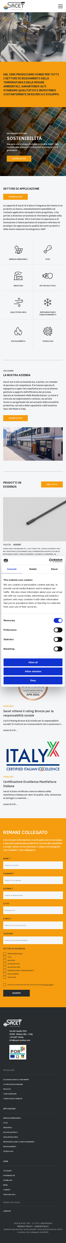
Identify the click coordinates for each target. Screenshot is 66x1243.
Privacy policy (48, 984)
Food (9, 957)
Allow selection (33, 671)
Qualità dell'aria (14, 967)
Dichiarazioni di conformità (16, 1080)
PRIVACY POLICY (25, 1226)
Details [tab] (33, 569)
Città (6, 903)
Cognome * (8, 873)
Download (7, 1180)
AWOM (45, 1232)
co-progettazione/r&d (13, 1084)
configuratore (10, 1094)
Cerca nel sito (9, 1195)
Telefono (8, 933)
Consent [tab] (11, 569)
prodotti (7, 1089)
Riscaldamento (13, 974)
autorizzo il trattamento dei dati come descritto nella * (31, 984)
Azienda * (8, 888)
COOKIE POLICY (41, 1226)
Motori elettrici (14, 964)
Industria (11, 960)
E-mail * (7, 918)
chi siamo (7, 1171)
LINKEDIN (7, 1211)
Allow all (33, 662)
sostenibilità (9, 1176)
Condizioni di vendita (12, 1099)
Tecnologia (12, 977)
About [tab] (54, 569)
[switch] (58, 629)
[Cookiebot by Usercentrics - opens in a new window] (49, 561)
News (5, 1185)
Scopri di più (19, 158)
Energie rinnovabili (15, 954)
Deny (33, 680)
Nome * (6, 858)
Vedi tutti (52, 484)
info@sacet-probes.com (19, 1040)
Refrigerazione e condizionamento (21, 970)
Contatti (6, 1190)
